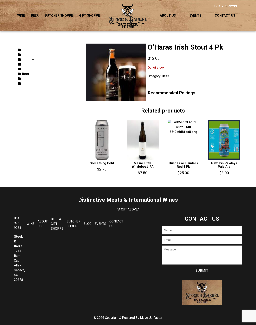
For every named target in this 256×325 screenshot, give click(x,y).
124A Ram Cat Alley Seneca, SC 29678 (19, 265)
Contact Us (225, 15)
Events (195, 15)
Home (106, 35)
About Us (168, 15)
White (26, 55)
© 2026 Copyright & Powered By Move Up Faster (128, 318)
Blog (87, 224)
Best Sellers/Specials (38, 83)
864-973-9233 (225, 6)
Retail (26, 69)
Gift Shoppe (89, 15)
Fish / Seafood (33, 79)
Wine (21, 15)
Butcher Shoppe (59, 15)
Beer (35, 15)
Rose (26, 50)
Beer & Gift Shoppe (57, 223)
